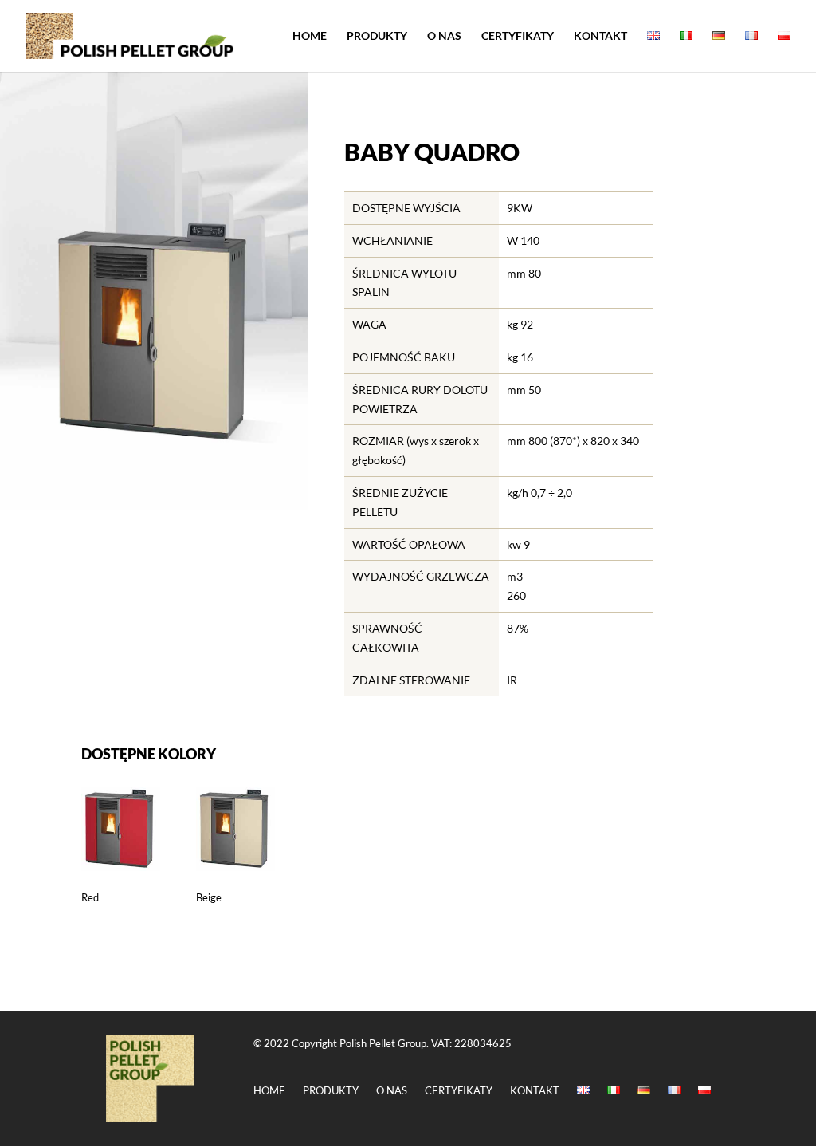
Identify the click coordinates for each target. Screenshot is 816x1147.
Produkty (377, 36)
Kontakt (600, 36)
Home (309, 36)
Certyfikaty (517, 36)
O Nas (444, 36)
